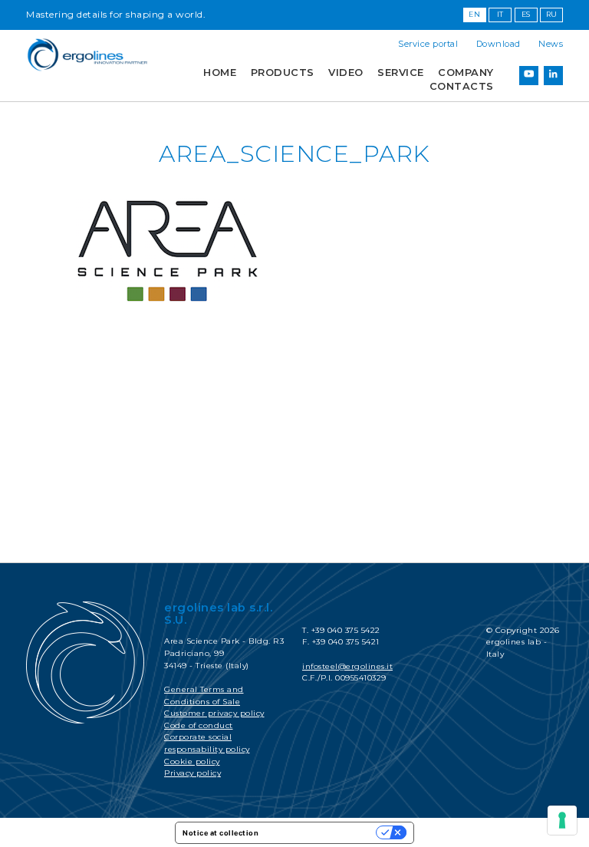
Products (282, 72)
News (550, 43)
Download (498, 43)
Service (400, 72)
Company (466, 72)
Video (346, 72)
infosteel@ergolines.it (347, 666)
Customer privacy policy (214, 713)
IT (500, 14)
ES (526, 14)
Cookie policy (192, 761)
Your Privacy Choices (322, 833)
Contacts (461, 86)
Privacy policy (192, 773)
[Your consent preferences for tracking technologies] (562, 820)
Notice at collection (220, 833)
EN (474, 14)
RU (552, 14)
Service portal (428, 43)
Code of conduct (198, 725)
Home (219, 72)
